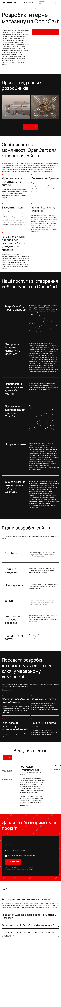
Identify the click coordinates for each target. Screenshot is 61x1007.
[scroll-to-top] (50, 1001)
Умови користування (22, 869)
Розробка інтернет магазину (11, 903)
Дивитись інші (30, 127)
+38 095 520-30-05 (28, 3)
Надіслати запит (12, 861)
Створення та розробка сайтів (15, 8)
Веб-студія (4, 8)
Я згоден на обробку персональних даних (21, 855)
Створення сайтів (7, 163)
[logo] (9, 2)
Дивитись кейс (7, 779)
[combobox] (8, 850)
